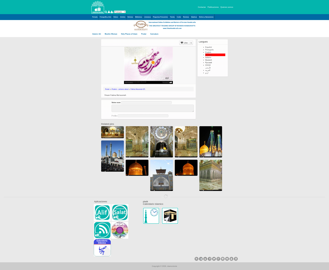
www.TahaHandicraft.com (172, 28)
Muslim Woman (111, 34)
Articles (122, 17)
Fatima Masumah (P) (138, 89)
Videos (115, 17)
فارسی (208, 68)
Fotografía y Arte (105, 17)
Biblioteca (138, 17)
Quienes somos (226, 7)
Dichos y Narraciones (206, 17)
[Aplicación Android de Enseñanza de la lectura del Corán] (102, 212)
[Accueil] (97, 7)
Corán (179, 17)
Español (208, 47)
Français (208, 55)
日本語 (208, 65)
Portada (95, 17)
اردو (206, 73)
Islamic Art (96, 34)
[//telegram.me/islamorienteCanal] (201, 259)
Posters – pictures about (120, 89)
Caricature (154, 34)
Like (187, 43)
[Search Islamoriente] (106, 12)
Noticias (130, 17)
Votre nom (116, 102)
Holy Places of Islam (129, 34)
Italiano (208, 57)
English (208, 52)
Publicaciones (213, 7)
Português (209, 50)
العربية (207, 70)
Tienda (172, 17)
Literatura (147, 17)
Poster (144, 34)
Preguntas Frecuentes (160, 17)
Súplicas (194, 17)
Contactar (202, 7)
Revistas (186, 17)
